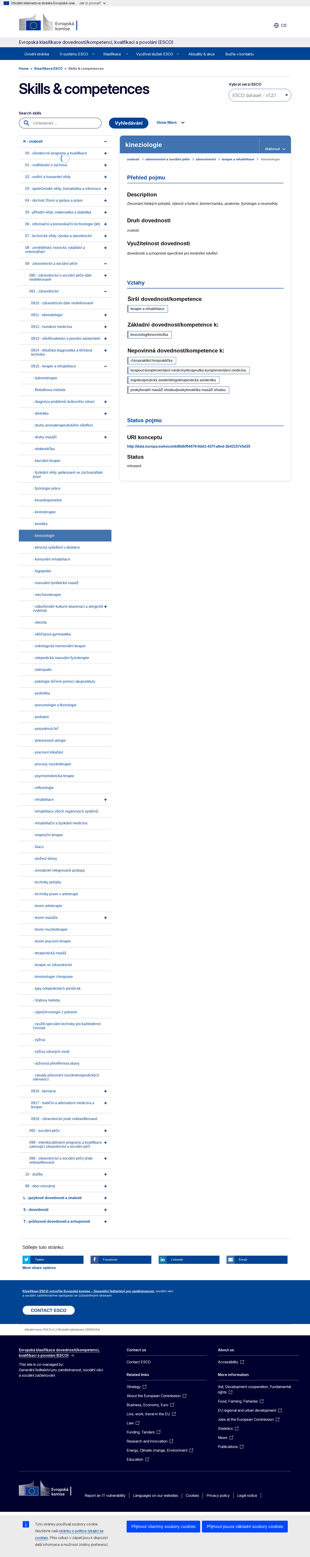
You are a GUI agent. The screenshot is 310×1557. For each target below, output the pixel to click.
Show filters (167, 122)
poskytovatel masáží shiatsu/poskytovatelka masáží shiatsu (178, 390)
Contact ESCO (139, 1362)
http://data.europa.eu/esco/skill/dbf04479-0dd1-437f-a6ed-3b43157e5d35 (188, 446)
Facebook (110, 1259)
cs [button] (284, 25)
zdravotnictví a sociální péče (167, 159)
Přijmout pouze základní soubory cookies (245, 1526)
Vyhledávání (129, 123)
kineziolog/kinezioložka (149, 335)
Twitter (39, 1259)
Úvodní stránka (36, 54)
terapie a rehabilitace (238, 159)
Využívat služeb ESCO (154, 54)
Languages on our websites (155, 1495)
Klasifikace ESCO (48, 68)
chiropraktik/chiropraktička (151, 360)
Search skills (30, 113)
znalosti (133, 159)
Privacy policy (218, 1495)
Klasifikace (112, 54)
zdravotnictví (206, 159)
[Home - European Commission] (55, 23)
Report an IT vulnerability (105, 1495)
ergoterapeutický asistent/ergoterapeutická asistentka (173, 380)
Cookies (192, 1495)
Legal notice (247, 1495)
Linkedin (177, 1259)
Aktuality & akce (201, 54)
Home (24, 68)
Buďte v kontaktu (239, 54)
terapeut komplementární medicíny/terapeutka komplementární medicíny (188, 370)
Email (243, 1259)
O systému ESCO (74, 54)
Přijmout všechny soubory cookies (163, 1526)
